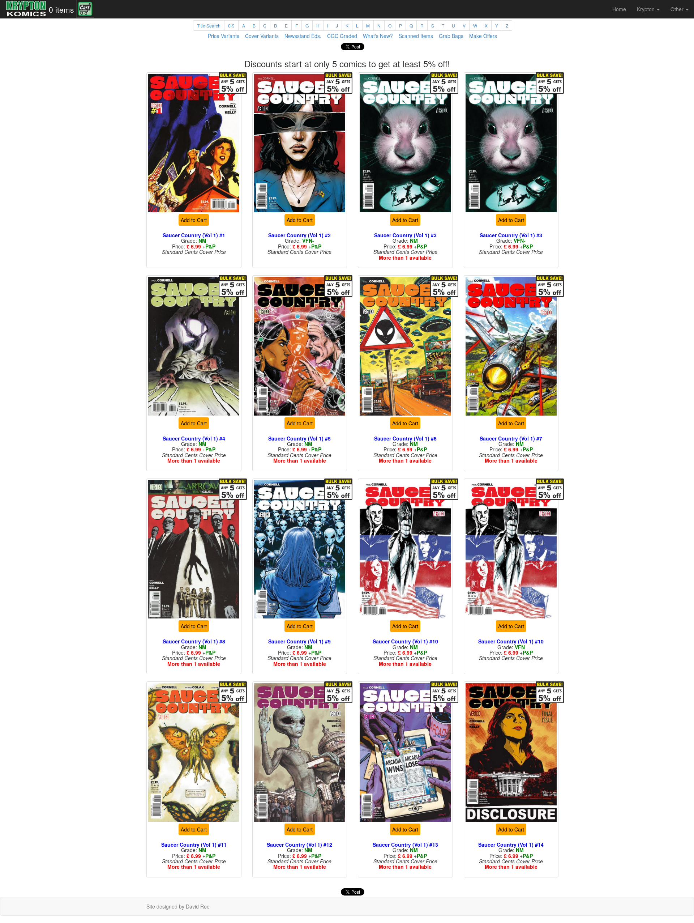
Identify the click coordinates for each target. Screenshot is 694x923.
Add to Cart (194, 220)
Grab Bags (451, 35)
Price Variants (223, 35)
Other (678, 9)
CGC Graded (342, 35)
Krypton (646, 9)
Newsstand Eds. (302, 35)
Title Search (208, 25)
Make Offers (483, 35)
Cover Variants (262, 35)
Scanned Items (416, 35)
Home (619, 9)
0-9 (231, 25)
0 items (61, 9)
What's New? (378, 35)
